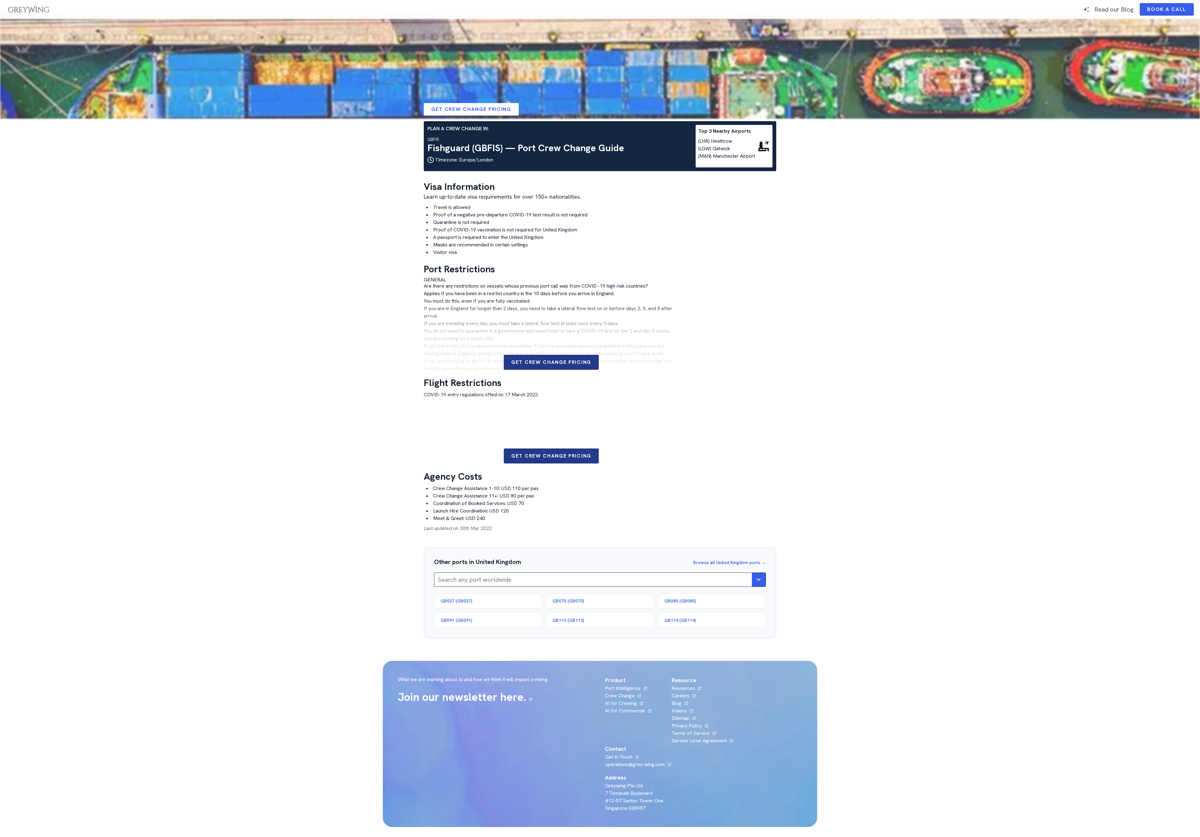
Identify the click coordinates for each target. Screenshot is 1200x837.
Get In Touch (622, 757)
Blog (680, 703)
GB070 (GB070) (568, 601)
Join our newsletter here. (465, 697)
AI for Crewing (621, 703)
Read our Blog (1113, 9)
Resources (683, 688)
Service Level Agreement (699, 740)
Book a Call (1170, 11)
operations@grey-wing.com (635, 764)
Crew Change (620, 695)
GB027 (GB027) (456, 601)
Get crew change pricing (471, 109)
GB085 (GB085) (680, 601)
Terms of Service (691, 733)
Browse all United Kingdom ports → (729, 562)
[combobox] (438, 579)
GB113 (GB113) (568, 620)
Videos (682, 710)
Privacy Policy (687, 725)
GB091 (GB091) (456, 620)
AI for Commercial (625, 710)
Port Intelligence (623, 688)
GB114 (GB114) (680, 620)
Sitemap (680, 718)
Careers (684, 695)
